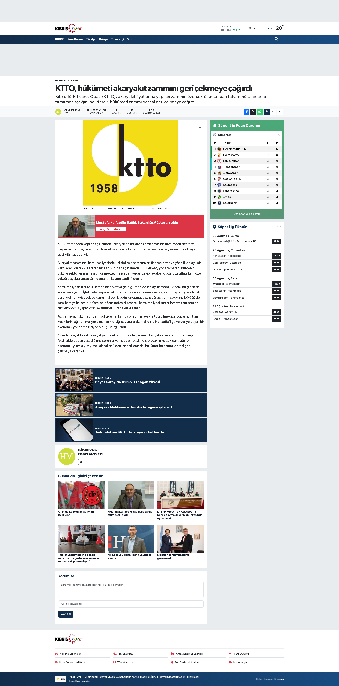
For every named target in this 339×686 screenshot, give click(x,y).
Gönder (66, 613)
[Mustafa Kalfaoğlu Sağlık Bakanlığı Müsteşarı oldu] (131, 495)
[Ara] (277, 39)
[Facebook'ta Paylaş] (246, 112)
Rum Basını (75, 39)
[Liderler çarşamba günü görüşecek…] (180, 538)
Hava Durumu (125, 654)
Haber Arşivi (240, 662)
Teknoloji (117, 39)
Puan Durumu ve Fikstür (72, 662)
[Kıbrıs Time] (68, 28)
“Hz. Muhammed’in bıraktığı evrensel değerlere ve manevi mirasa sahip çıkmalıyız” (78, 558)
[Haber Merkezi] (66, 456)
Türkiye (91, 39)
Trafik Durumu (241, 654)
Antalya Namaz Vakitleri (189, 654)
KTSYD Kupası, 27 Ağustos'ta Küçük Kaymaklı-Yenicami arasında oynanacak (179, 515)
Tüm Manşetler (126, 662)
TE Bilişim (278, 679)
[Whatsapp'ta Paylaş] (260, 112)
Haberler (60, 81)
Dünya (103, 39)
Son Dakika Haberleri (187, 662)
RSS (62, 679)
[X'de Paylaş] (253, 112)
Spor (130, 39)
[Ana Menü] (281, 39)
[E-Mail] (81, 462)
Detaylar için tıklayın (247, 213)
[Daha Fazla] (267, 112)
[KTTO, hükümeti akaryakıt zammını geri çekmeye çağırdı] (131, 164)
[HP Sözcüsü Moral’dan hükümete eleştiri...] (131, 538)
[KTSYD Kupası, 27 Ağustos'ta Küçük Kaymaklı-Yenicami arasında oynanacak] (180, 495)
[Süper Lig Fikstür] (279, 226)
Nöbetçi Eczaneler (70, 654)
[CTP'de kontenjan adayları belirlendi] (81, 495)
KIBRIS (59, 39)
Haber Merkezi (90, 454)
